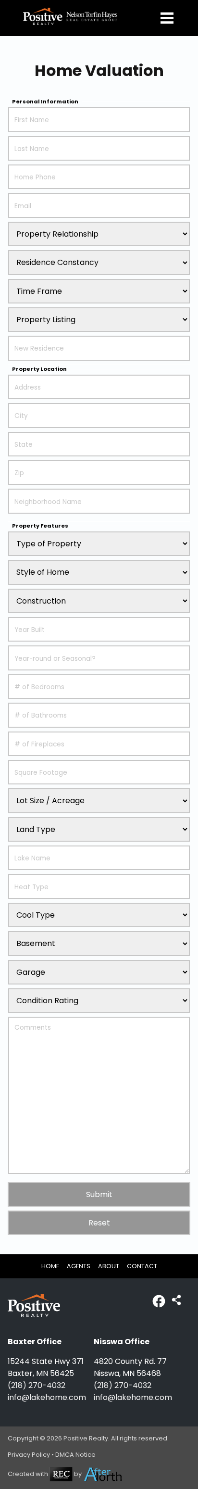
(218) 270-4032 (36, 1385)
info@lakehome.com (47, 1397)
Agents (78, 1266)
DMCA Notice (75, 1455)
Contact (142, 1266)
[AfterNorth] (103, 1474)
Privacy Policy (29, 1455)
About (108, 1266)
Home (50, 1266)
